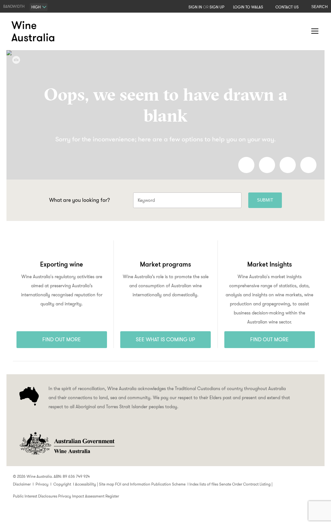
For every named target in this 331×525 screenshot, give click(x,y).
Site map (106, 484)
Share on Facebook (246, 165)
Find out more (61, 339)
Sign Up (216, 7)
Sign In (195, 7)
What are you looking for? (79, 200)
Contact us (287, 7)
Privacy (42, 484)
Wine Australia (33, 31)
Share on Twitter (288, 165)
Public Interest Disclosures (35, 496)
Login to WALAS (248, 7)
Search (319, 7)
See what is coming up (165, 339)
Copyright (62, 484)
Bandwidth (14, 6)
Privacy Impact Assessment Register (88, 496)
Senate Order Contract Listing (245, 484)
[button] (301, 31)
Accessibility (85, 484)
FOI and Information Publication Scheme (150, 484)
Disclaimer (22, 484)
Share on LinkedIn (267, 165)
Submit (265, 200)
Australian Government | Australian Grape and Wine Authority (66, 443)
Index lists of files (203, 484)
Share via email (308, 165)
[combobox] (39, 7)
